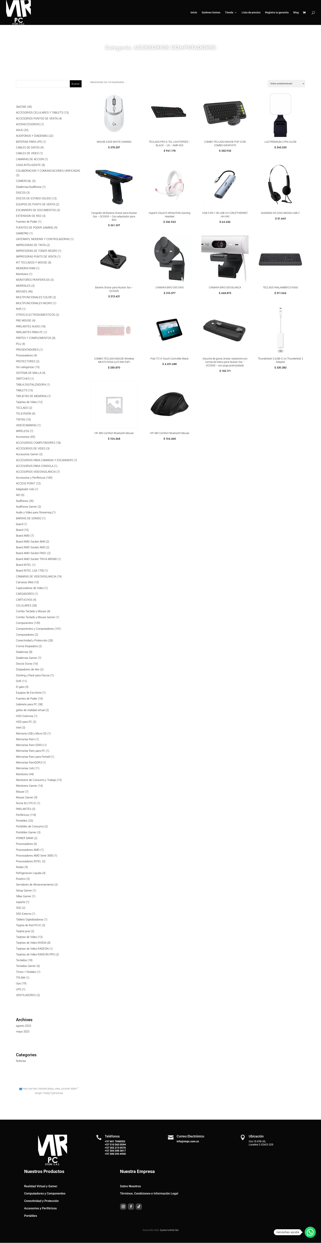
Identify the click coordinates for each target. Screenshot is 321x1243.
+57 (107, 1144)
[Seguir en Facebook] (131, 1206)
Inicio (194, 12)
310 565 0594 (117, 1144)
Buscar (76, 83)
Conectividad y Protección (41, 1201)
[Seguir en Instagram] (123, 1206)
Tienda (229, 12)
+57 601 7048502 (115, 1141)
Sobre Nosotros (130, 1186)
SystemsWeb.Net (169, 1230)
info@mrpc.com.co (188, 1141)
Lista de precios (251, 12)
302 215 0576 (117, 1147)
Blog (296, 12)
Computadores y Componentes (44, 1193)
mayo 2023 (22, 1031)
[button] (310, 1232)
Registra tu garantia (277, 12)
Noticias (21, 1061)
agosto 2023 (23, 1025)
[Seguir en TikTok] (139, 1206)
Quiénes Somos (211, 12)
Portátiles (30, 1216)
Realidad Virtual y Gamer (40, 1186)
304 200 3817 (117, 1150)
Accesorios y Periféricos (40, 1208)
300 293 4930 (117, 1153)
